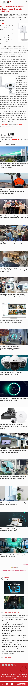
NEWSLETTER (16, 139)
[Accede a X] (2, 684)
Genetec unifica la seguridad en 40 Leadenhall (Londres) (15, 615)
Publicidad (21, 674)
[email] (12, 134)
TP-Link (4, 23)
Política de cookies (5, 674)
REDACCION (4, 124)
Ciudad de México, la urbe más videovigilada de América (15, 640)
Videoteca (6, 577)
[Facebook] (5, 134)
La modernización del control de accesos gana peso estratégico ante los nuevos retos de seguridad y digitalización (14, 637)
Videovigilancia (19, 124)
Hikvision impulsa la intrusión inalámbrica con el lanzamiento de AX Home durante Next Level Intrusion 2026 (14, 619)
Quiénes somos (14, 674)
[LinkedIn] (9, 134)
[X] (1, 134)
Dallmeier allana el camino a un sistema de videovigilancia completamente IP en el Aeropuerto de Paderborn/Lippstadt (14, 632)
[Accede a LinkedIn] (7, 684)
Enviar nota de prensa (21, 676)
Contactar (14, 678)
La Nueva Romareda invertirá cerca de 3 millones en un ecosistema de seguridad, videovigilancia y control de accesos (14, 648)
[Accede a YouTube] (12, 684)
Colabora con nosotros (10, 676)
